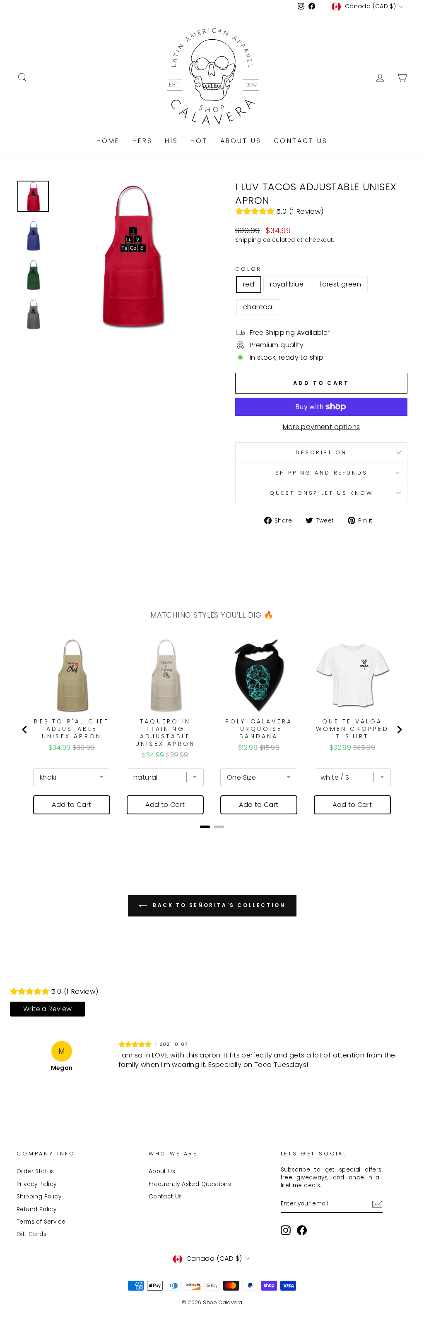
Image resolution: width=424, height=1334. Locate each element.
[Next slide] (399, 729)
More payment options (321, 427)
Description (321, 452)
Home (108, 141)
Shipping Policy (39, 1196)
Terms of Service (41, 1222)
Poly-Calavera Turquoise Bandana (259, 729)
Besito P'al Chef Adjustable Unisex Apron (71, 729)
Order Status (35, 1171)
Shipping (248, 240)
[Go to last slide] (25, 729)
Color (248, 268)
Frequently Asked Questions (190, 1184)
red (248, 284)
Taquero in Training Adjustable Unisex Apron (165, 732)
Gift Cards (31, 1234)
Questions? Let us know (321, 492)
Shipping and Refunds (321, 472)
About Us (241, 141)
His (171, 141)
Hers (142, 141)
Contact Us (301, 141)
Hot (199, 141)
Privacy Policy (37, 1184)
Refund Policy (36, 1209)
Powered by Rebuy (212, 837)
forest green (340, 284)
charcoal (258, 307)
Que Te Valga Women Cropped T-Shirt (352, 729)
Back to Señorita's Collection (218, 905)
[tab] (205, 827)
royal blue (287, 284)
